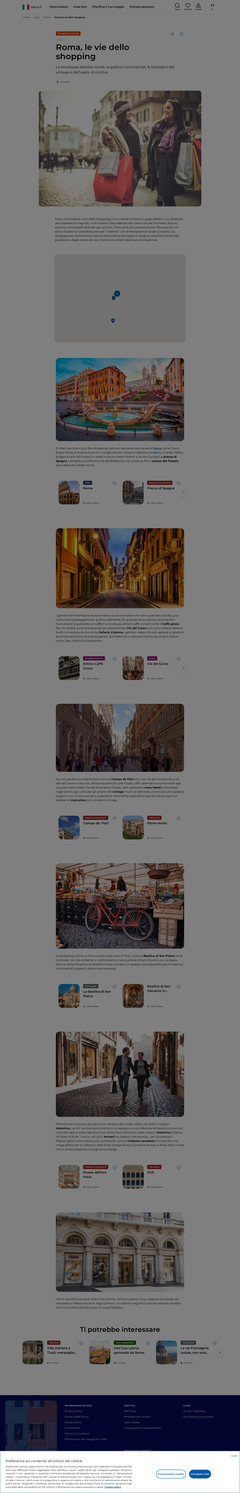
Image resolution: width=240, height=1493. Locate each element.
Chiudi (234, 1455)
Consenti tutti (200, 1474)
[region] (120, 1472)
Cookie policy (113, 1487)
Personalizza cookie (171, 1474)
